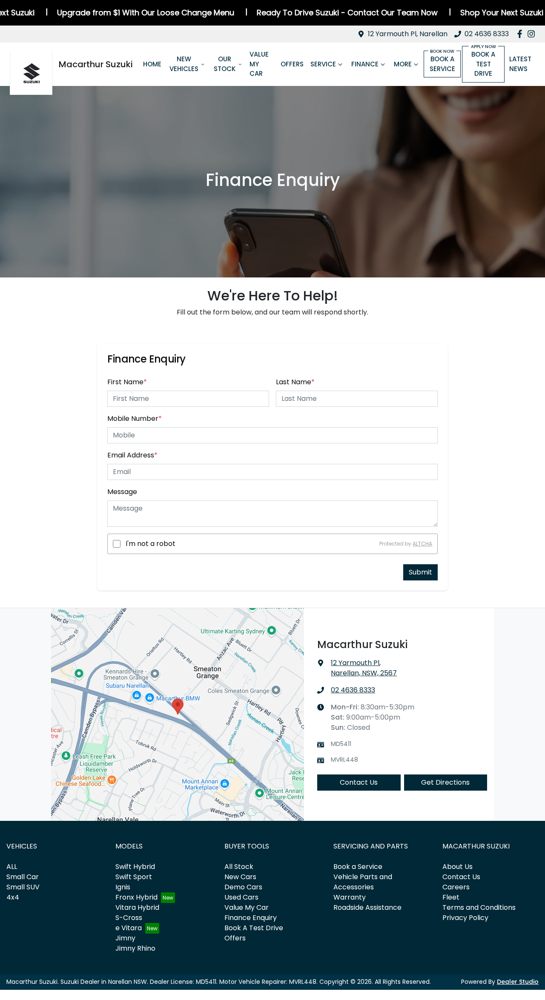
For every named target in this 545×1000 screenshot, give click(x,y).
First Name (127, 382)
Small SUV (23, 887)
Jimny (125, 938)
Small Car (22, 877)
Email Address (132, 455)
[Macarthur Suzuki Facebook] (521, 34)
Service (323, 64)
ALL (11, 866)
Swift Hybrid (135, 866)
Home (152, 64)
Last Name (295, 382)
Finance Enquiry (250, 918)
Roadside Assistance (367, 907)
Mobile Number (134, 418)
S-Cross (128, 918)
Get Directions (445, 782)
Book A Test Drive (253, 928)
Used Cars (241, 897)
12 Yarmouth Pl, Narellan (407, 34)
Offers (292, 64)
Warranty (349, 897)
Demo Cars (243, 887)
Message (122, 492)
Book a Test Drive (483, 64)
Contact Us (359, 782)
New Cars (240, 877)
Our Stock (224, 63)
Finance (365, 64)
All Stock (238, 866)
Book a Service (442, 63)
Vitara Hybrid (137, 907)
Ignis (122, 887)
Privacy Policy (465, 918)
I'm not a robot (150, 544)
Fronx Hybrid (136, 897)
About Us (457, 866)
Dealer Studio (518, 981)
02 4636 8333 (487, 34)
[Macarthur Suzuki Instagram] (533, 34)
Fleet (450, 897)
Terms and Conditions (479, 907)
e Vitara (128, 928)
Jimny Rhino (135, 948)
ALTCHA (422, 543)
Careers (456, 887)
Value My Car (259, 64)
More (403, 64)
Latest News (520, 63)
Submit (420, 572)
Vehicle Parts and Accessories (362, 882)
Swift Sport (133, 877)
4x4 (12, 897)
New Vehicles (183, 63)
